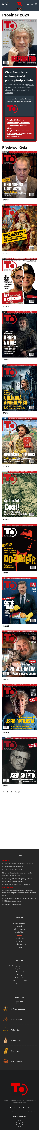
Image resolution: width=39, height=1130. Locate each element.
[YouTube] (23, 1107)
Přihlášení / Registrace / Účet (19, 966)
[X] (15, 1107)
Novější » (18, 792)
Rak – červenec (17, 1061)
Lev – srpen (15, 1051)
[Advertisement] (19, 824)
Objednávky (19, 969)
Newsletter (20, 984)
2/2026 (6, 519)
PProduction (22, 1102)
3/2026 (6, 466)
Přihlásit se (9, 92)
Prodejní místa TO (19, 944)
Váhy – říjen (15, 1030)
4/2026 (6, 413)
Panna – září (15, 1040)
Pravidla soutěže (19, 1116)
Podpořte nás (19, 938)
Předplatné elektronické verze (18, 131)
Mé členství (19, 972)
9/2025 (6, 785)
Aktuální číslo (19, 932)
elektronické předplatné (21, 87)
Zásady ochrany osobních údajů (23, 1112)
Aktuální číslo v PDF (19, 981)
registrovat (30, 84)
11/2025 (6, 679)
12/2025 (6, 626)
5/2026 (6, 359)
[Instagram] (19, 1107)
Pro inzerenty (19, 941)
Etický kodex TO (19, 929)
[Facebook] (11, 1107)
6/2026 (6, 306)
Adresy (19, 975)
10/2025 (6, 732)
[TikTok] (28, 1107)
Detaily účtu (19, 978)
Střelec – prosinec (18, 1009)
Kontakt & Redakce (19, 923)
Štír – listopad (16, 1019)
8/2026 (6, 199)
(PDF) (20, 122)
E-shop (6, 1112)
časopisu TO (16, 133)
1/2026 (5, 572)
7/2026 (5, 253)
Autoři (19, 926)
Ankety (19, 947)
